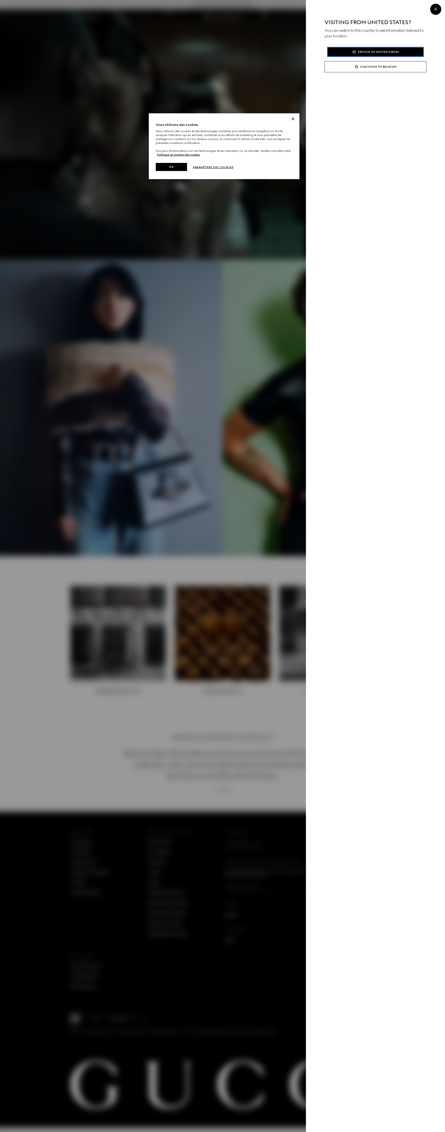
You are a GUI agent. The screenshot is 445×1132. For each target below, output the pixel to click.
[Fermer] (293, 119)
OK (171, 166)
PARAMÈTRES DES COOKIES (213, 167)
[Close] (435, 9)
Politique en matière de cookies (178, 154)
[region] (224, 146)
